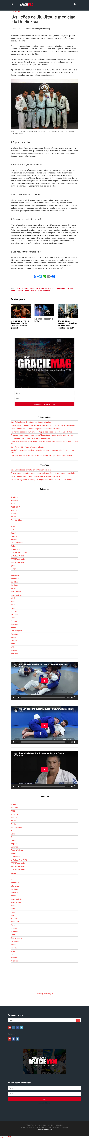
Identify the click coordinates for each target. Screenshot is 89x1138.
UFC (12, 647)
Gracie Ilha (34, 288)
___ (12, 494)
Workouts (14, 654)
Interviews (15, 575)
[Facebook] (17, 1027)
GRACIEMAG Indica (18, 556)
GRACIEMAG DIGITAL (19, 553)
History (13, 569)
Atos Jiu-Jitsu (16, 520)
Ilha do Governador (46, 288)
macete (13, 588)
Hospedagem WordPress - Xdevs (44, 1129)
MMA (13, 598)
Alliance (14, 510)
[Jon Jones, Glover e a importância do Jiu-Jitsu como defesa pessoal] (21, 311)
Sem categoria (16, 631)
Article (13, 513)
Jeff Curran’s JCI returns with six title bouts (27, 447)
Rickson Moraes (44, 290)
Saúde (13, 627)
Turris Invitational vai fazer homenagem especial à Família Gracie (35, 429)
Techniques (15, 634)
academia (14, 500)
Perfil (13, 618)
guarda (13, 566)
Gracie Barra (15, 549)
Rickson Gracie (30, 290)
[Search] (75, 4)
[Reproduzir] (14, 697)
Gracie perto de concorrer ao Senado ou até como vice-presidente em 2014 (67, 324)
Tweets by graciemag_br (44, 994)
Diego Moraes (22, 288)
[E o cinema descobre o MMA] (44, 310)
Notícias (16, 12)
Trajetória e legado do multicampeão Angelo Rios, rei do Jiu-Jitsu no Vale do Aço (41, 432)
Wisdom (14, 650)
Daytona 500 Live (6, 1137)
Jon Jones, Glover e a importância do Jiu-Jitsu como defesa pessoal (20, 324)
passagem (15, 614)
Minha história (16, 592)
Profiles (14, 621)
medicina (70, 288)
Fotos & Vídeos (17, 543)
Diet (12, 530)
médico (14, 290)
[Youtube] (9, 1027)
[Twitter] (21, 1027)
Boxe (13, 527)
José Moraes (60, 288)
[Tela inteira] (75, 697)
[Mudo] (72, 697)
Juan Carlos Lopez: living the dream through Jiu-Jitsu (31, 422)
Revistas (14, 624)
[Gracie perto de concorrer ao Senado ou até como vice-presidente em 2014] (67, 311)
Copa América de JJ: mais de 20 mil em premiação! (30, 438)
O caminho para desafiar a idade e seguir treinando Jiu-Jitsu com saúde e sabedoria (43, 425)
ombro (20, 290)
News (13, 605)
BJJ (12, 523)
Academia (14, 497)
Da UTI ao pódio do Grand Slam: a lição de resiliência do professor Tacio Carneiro (41, 456)
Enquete (14, 536)
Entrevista (14, 540)
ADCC (13, 504)
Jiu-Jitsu (14, 582)
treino (13, 644)
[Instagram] (13, 1027)
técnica (13, 637)
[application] (44, 681)
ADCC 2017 (15, 507)
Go (78, 1020)
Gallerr (13, 546)
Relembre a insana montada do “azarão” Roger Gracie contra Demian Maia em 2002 (42, 435)
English (13, 533)
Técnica (14, 641)
